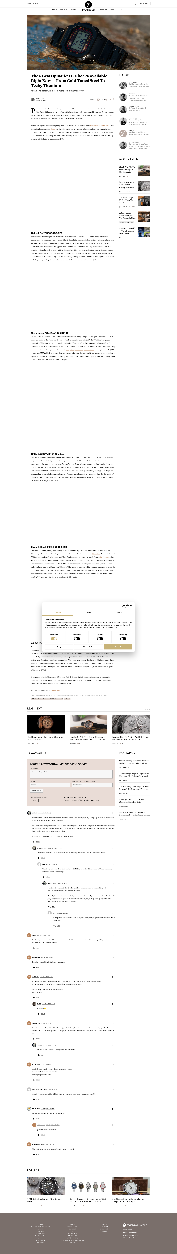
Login (34, 801)
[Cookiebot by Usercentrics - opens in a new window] (123, 605)
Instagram (104, 1229)
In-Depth (45, 698)
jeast (34, 935)
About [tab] (119, 613)
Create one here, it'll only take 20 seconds (81, 800)
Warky (34, 813)
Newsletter (40, 1240)
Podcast (103, 10)
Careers (41, 1231)
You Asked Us (73, 1233)
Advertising (40, 1233)
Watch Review (72, 1238)
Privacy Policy (128, 1237)
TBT (72, 1231)
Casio (53, 129)
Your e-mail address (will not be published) (84, 781)
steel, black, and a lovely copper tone (80, 349)
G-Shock (67, 698)
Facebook (104, 1227)
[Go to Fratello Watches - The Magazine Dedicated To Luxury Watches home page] (88, 2)
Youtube (104, 1231)
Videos (120, 10)
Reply (38, 842)
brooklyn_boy (42, 848)
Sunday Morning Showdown (72, 1240)
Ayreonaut (36, 957)
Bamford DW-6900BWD (99, 125)
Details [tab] (88, 613)
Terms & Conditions (130, 1235)
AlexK (34, 1064)
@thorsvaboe (55, 690)
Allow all (118, 647)
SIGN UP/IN (144, 4)
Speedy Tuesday (72, 1227)
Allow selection (88, 647)
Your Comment (34, 768)
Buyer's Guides (36, 698)
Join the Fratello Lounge (41, 1227)
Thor (39, 1004)
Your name (33, 781)
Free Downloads (40, 1236)
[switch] (77, 638)
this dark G (96, 553)
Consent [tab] (58, 613)
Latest (54, 10)
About (112, 10)
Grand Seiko (104, 557)
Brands (73, 10)
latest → (146, 709)
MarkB (34, 1023)
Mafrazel (35, 977)
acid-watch (41, 1125)
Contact (40, 1243)
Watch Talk (53, 698)
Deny (59, 647)
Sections (63, 10)
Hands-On (72, 1229)
